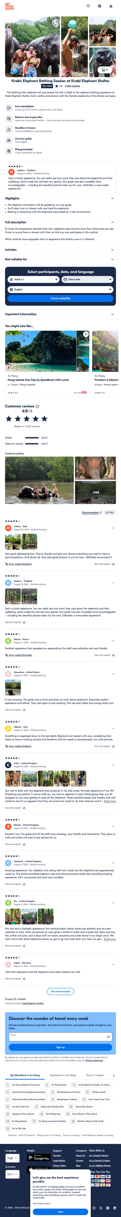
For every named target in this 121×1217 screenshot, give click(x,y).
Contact (57, 1155)
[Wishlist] (88, 6)
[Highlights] (112, 198)
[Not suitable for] (112, 259)
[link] (47, 364)
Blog (78, 1165)
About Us (80, 1155)
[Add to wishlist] (86, 334)
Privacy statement (94, 1060)
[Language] (99, 6)
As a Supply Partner (98, 1155)
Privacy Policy (59, 1165)
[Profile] (111, 6)
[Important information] (112, 314)
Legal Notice (59, 1160)
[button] (67, 86)
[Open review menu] (113, 528)
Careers (79, 1160)
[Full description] (112, 222)
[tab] (25, 1075)
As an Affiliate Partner (100, 1165)
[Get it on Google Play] (39, 1158)
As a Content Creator (99, 1160)
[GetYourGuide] (9, 6)
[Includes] (112, 249)
